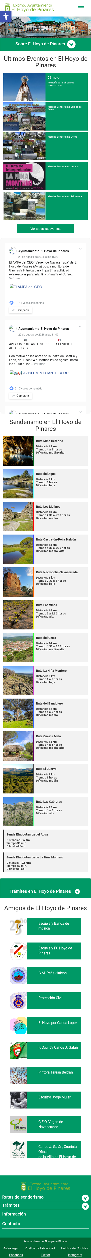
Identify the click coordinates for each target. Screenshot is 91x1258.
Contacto (11, 1223)
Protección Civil (50, 998)
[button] (5, 16)
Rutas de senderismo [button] (23, 1197)
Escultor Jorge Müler (54, 1097)
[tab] (45, 44)
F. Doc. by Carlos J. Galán (58, 1047)
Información (14, 1214)
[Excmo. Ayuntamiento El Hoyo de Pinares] (29, 7)
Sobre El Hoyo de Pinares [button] (40, 43)
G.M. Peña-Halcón (52, 973)
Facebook (16, 1254)
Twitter (45, 1254)
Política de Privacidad (40, 1248)
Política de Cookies (74, 1248)
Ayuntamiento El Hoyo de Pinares (43, 251)
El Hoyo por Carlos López (57, 1023)
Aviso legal (10, 1248)
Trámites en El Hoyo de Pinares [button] (40, 891)
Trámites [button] (11, 1205)
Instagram (75, 1254)
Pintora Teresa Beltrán (55, 1072)
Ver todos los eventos (45, 228)
